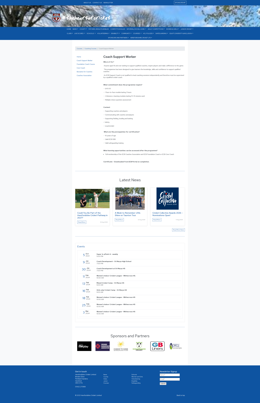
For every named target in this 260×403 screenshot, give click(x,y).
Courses (136, 33)
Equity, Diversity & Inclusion (181, 33)
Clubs (69, 33)
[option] (84, 346)
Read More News (178, 230)
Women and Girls (137, 377)
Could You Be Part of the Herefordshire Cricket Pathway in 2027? (92, 215)
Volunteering (102, 33)
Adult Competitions (156, 29)
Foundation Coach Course (86, 64)
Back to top (181, 395)
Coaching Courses (90, 48)
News (105, 374)
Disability (115, 33)
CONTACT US (97, 3)
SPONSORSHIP (180, 3)
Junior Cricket (186, 29)
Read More (81, 222)
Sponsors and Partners (117, 38)
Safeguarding (161, 33)
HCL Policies (148, 33)
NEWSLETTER (108, 3)
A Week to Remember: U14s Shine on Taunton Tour (127, 214)
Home (79, 57)
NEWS (75, 29)
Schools (90, 33)
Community (125, 33)
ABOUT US (87, 3)
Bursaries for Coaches (84, 72)
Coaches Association (84, 75)
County (83, 29)
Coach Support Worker (84, 60)
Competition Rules (117, 29)
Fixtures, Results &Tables (99, 29)
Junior (105, 381)
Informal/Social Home (136, 29)
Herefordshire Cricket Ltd (140, 38)
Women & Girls (172, 29)
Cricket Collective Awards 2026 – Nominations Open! (167, 214)
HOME (69, 29)
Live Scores (79, 33)
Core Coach (81, 68)
